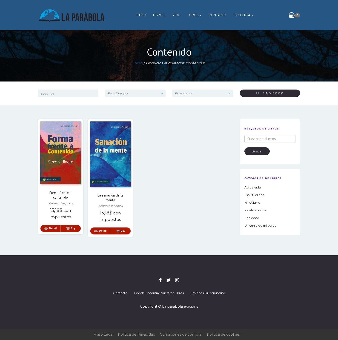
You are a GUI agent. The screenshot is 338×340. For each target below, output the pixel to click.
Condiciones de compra (180, 334)
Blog (176, 15)
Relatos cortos (255, 210)
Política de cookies (223, 334)
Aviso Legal (103, 334)
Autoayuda (252, 187)
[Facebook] (160, 280)
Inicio (141, 15)
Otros (193, 15)
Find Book (271, 93)
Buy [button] (73, 228)
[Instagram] (177, 280)
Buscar (257, 151)
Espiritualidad (254, 195)
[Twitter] (168, 280)
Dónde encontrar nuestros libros (159, 293)
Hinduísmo (252, 202)
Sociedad (251, 218)
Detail (53, 228)
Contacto (217, 15)
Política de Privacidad (136, 334)
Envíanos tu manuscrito (208, 293)
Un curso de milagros (260, 225)
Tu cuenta (242, 15)
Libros (159, 15)
